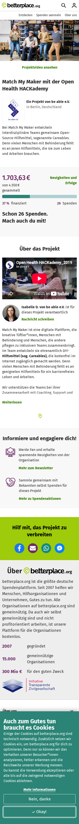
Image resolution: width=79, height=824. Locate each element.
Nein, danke (40, 798)
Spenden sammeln (48, 15)
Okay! (41, 811)
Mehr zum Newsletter (36, 468)
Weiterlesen (12, 402)
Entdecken (25, 15)
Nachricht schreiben (38, 319)
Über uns (71, 15)
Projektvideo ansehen (39, 67)
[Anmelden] (74, 5)
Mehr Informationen (39, 790)
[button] (19, 548)
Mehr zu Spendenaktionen (40, 499)
